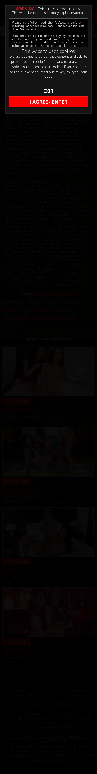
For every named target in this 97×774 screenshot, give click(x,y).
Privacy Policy (64, 72)
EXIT (48, 91)
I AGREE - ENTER (48, 102)
